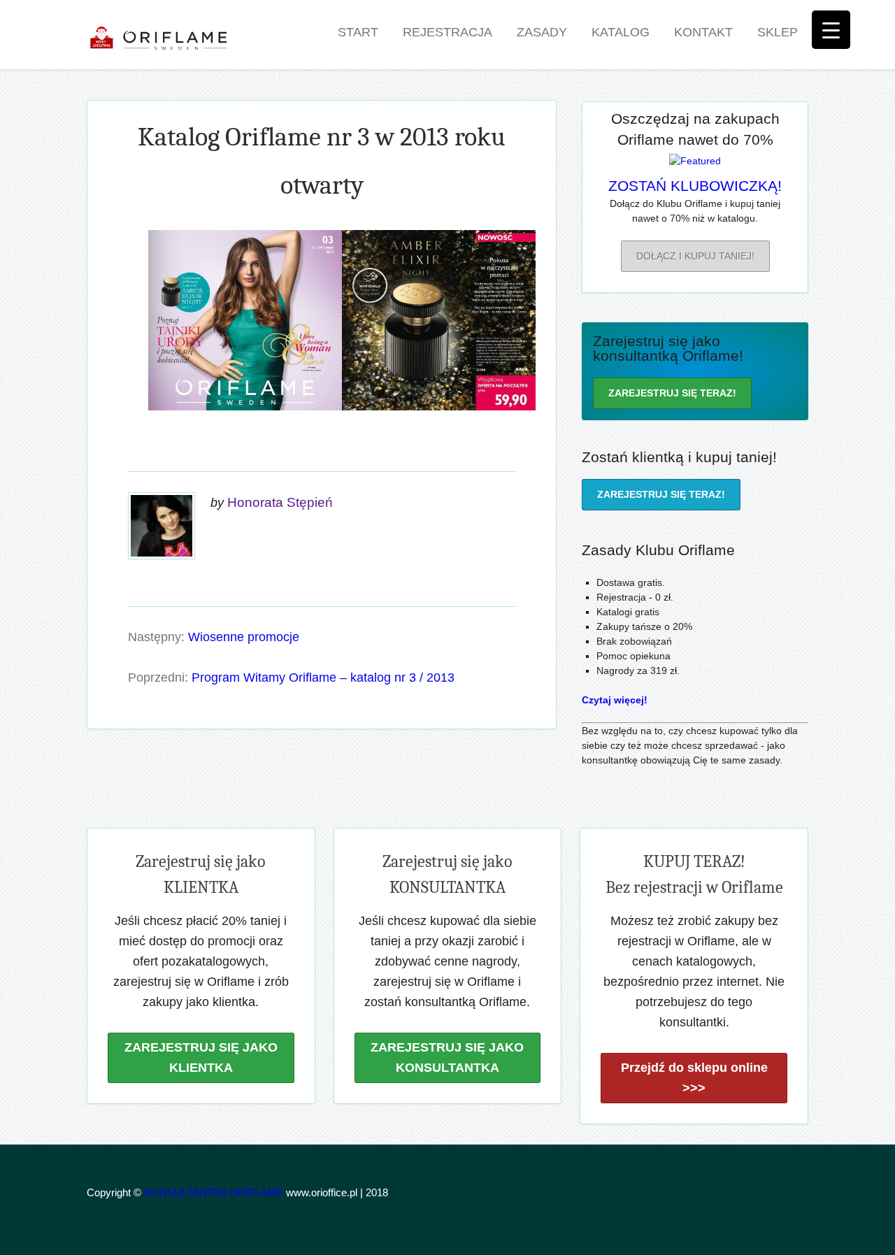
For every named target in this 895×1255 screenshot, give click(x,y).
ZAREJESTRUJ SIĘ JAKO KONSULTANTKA (447, 1057)
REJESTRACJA (447, 32)
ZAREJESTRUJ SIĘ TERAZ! (672, 393)
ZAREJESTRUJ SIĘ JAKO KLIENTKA (201, 1057)
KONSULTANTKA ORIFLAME (213, 1192)
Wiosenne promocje (243, 637)
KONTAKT (703, 32)
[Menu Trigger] (831, 29)
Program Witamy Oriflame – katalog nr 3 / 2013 (323, 677)
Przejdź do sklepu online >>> (694, 1078)
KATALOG (621, 32)
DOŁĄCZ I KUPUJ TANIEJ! (695, 255)
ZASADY (542, 32)
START (358, 32)
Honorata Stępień (280, 502)
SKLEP (777, 32)
